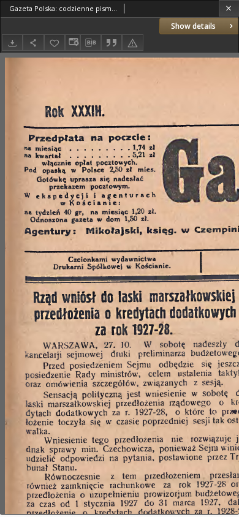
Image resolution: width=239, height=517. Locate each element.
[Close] (229, 8)
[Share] (33, 42)
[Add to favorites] (54, 42)
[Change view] (72, 42)
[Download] (12, 42)
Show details (193, 26)
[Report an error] (132, 42)
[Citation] (111, 42)
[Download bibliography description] (90, 42)
